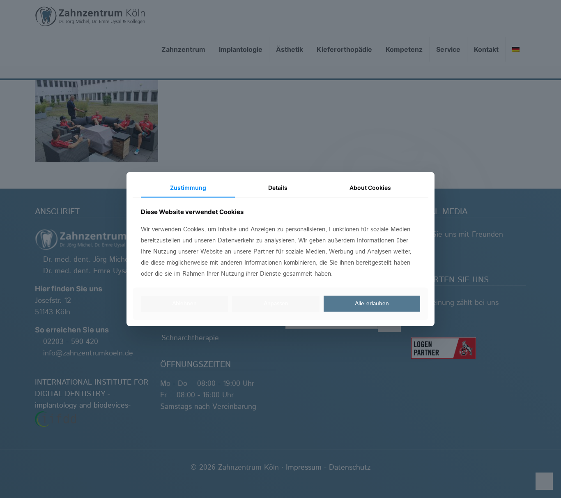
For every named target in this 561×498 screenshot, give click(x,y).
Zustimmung (188, 187)
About (370, 187)
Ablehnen (184, 304)
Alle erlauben (372, 304)
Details (277, 187)
